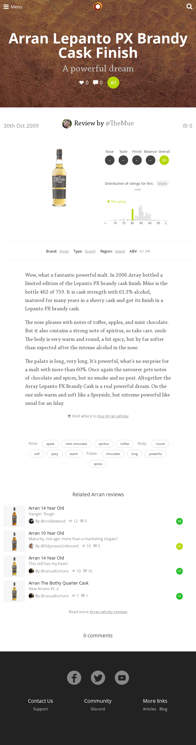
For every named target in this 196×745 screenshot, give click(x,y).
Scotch (90, 251)
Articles (149, 709)
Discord (98, 709)
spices (98, 464)
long (134, 454)
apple (50, 444)
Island (120, 251)
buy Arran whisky (113, 416)
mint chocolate (76, 444)
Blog (163, 709)
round (160, 444)
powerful (155, 454)
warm (74, 454)
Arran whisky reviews (108, 611)
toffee (124, 444)
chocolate (113, 454)
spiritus (103, 444)
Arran (64, 251)
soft (37, 454)
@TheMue (120, 123)
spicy (54, 454)
